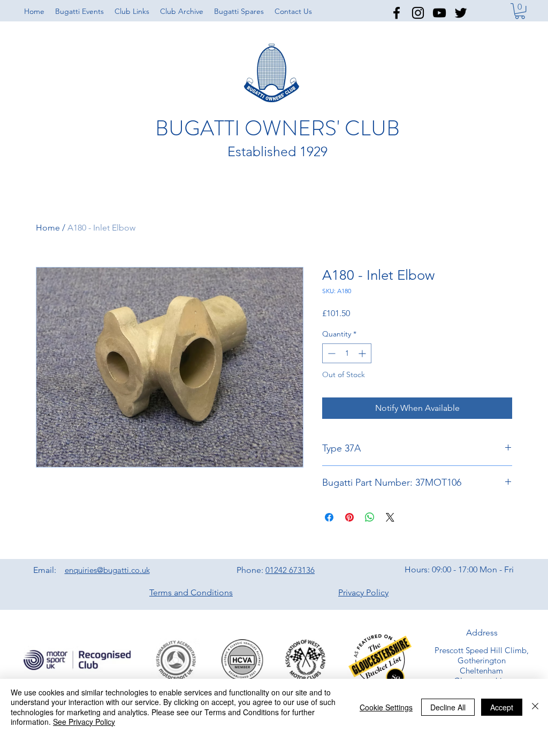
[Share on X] (390, 517)
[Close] (535, 706)
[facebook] (397, 13)
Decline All (448, 707)
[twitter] (461, 13)
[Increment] (363, 353)
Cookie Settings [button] (386, 707)
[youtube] (439, 13)
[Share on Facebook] (329, 517)
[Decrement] (330, 353)
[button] (132, 11)
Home (48, 228)
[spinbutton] (346, 353)
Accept (501, 707)
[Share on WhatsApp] (369, 517)
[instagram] (418, 13)
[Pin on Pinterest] (349, 517)
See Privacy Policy (84, 721)
